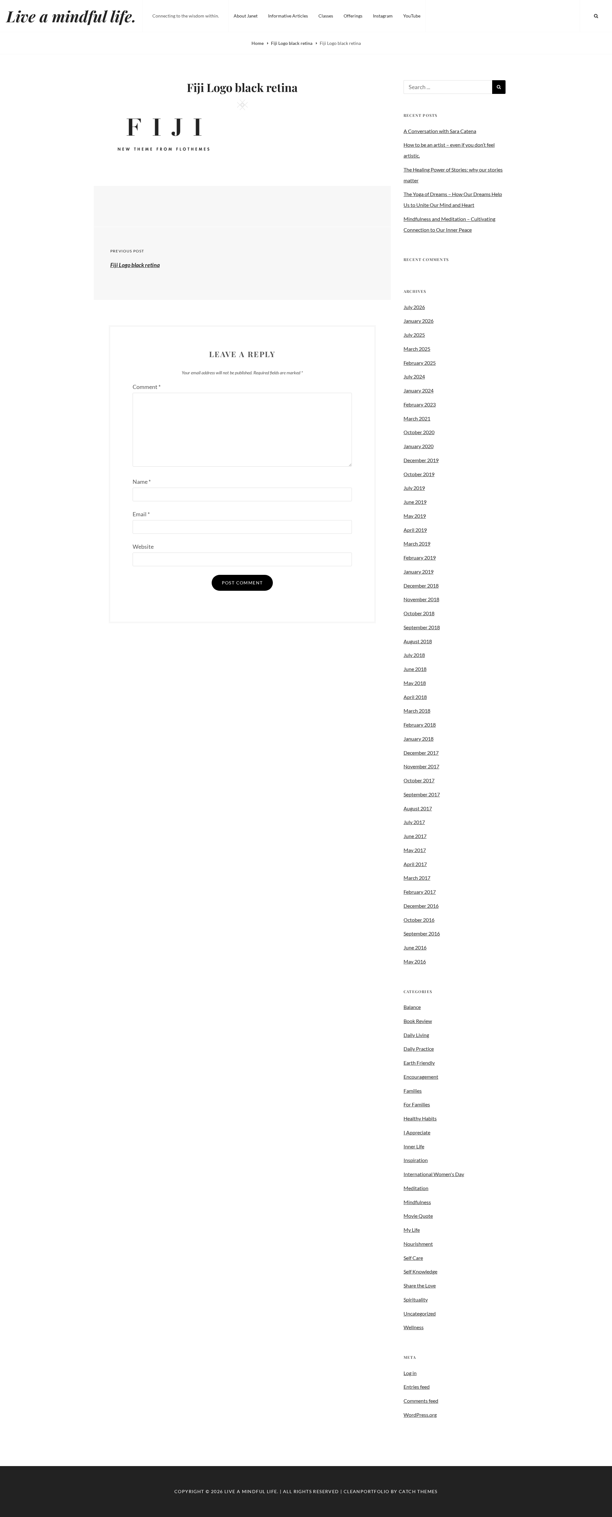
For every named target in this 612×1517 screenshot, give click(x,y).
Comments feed (421, 1401)
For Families (417, 1104)
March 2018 (417, 711)
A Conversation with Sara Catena (440, 131)
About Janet (246, 15)
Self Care (413, 1258)
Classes (325, 15)
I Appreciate (417, 1132)
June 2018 (415, 669)
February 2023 (420, 404)
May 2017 (415, 850)
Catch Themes (418, 1491)
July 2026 (414, 307)
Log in (410, 1373)
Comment (147, 386)
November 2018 (421, 599)
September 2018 (422, 627)
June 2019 (415, 502)
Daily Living (416, 1035)
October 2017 (419, 780)
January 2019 (418, 571)
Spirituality (416, 1299)
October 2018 (419, 613)
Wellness (414, 1327)
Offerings (353, 15)
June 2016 (415, 947)
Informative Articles (288, 15)
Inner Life (414, 1146)
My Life (412, 1230)
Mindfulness (417, 1202)
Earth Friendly (419, 1063)
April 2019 (415, 530)
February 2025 (420, 363)
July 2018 (414, 655)
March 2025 (417, 349)
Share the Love (420, 1285)
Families (413, 1091)
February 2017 (420, 892)
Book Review (418, 1021)
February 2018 (420, 725)
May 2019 (415, 516)
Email (141, 514)
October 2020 (419, 432)
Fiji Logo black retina (292, 43)
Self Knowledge (420, 1271)
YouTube (411, 15)
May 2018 (415, 683)
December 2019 (421, 460)
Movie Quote (418, 1216)
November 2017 (421, 766)
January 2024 (418, 390)
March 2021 (417, 418)
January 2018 (418, 739)
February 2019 (420, 557)
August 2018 (418, 641)
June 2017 (415, 836)
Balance (412, 1007)
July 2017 (414, 822)
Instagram (383, 15)
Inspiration (416, 1160)
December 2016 (421, 906)
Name (142, 481)
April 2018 (415, 697)
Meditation (416, 1188)
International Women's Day (434, 1174)
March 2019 (417, 543)
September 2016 (422, 933)
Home (258, 43)
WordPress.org (420, 1415)
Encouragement (421, 1077)
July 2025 (414, 335)
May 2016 (415, 961)
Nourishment (418, 1244)
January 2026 (418, 321)
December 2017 (421, 753)
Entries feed (417, 1387)
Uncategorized (420, 1313)
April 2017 (415, 864)
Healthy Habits (420, 1118)
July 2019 (414, 488)
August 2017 (418, 808)
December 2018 (421, 585)
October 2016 (419, 920)
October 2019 (419, 474)
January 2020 (418, 446)
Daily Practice (419, 1049)
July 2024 (414, 376)
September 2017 (422, 794)
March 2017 (417, 878)
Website (143, 546)
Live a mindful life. (71, 16)
